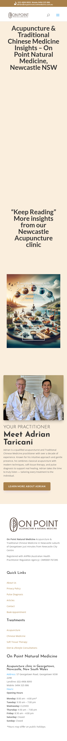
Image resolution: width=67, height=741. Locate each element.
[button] (33, 710)
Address (11, 674)
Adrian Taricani (23, 144)
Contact (11, 606)
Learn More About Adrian (26, 486)
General (39, 144)
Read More (33, 336)
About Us (11, 582)
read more (18, 164)
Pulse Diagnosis (15, 594)
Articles (10, 600)
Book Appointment (16, 612)
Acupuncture (13, 630)
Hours (10, 689)
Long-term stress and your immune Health (33, 138)
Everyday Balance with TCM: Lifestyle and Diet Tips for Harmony (33, 286)
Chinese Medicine (16, 636)
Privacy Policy (14, 588)
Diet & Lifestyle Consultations (22, 647)
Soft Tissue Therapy (17, 641)
